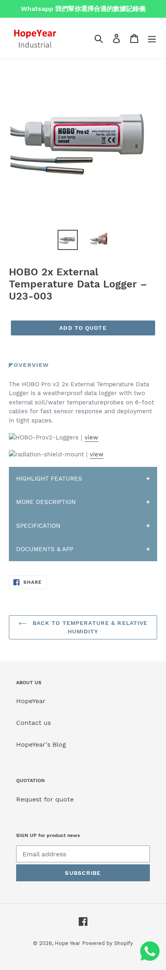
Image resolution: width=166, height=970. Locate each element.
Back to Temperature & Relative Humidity (89, 627)
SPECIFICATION (38, 525)
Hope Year (67, 943)
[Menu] (152, 38)
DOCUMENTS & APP (44, 549)
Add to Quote (82, 328)
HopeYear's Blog (41, 744)
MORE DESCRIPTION (46, 502)
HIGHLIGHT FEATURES (49, 478)
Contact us (33, 722)
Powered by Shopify (107, 943)
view (91, 437)
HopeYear (31, 701)
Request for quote (45, 799)
